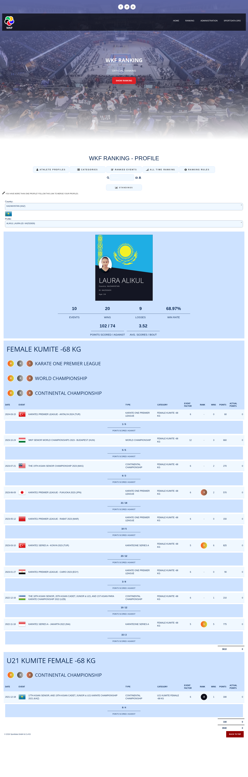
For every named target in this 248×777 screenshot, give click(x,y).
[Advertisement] (124, 756)
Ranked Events (125, 170)
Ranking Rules (198, 170)
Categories (89, 170)
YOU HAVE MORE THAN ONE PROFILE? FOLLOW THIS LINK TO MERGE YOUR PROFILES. (42, 194)
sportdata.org (232, 21)
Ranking (189, 21)
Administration (209, 21)
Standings (125, 188)
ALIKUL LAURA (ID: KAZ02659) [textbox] (20, 223)
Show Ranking (124, 80)
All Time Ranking (162, 170)
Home (176, 21)
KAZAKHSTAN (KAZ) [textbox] (15, 206)
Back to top (235, 734)
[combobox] (124, 206)
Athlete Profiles (52, 170)
